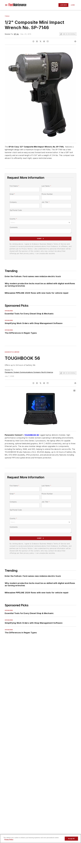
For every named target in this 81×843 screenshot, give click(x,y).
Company (13, 202)
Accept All (71, 838)
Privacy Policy (8, 839)
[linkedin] (37, 41)
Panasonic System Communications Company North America (29, 372)
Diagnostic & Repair (12, 352)
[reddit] (44, 41)
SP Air (16, 34)
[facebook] (33, 41)
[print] (75, 41)
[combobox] (40, 222)
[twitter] (40, 41)
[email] (48, 41)
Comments (14, 227)
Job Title (45, 202)
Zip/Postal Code (16, 210)
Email (12, 194)
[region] (40, 838)
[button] (6, 5)
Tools (7, 16)
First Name (14, 186)
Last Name (46, 186)
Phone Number (47, 194)
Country (13, 219)
